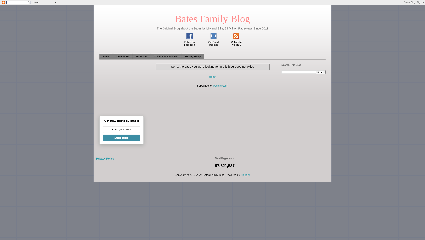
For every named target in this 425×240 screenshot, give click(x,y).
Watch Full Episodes (166, 56)
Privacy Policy (193, 56)
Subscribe (121, 137)
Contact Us (123, 56)
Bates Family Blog (212, 18)
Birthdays (141, 56)
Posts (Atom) (220, 85)
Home (106, 56)
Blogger (245, 175)
